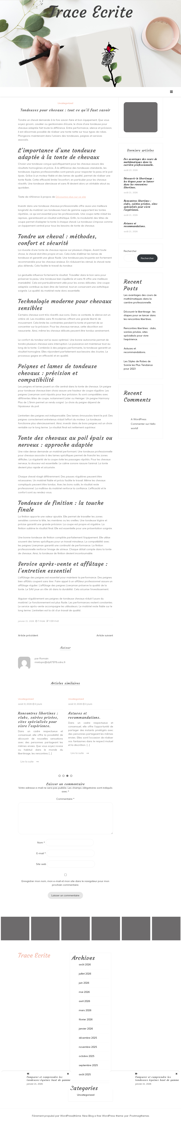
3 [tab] (67, 776)
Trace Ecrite (90, 12)
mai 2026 (84, 992)
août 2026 (85, 964)
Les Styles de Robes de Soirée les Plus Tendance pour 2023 (138, 365)
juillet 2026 (85, 973)
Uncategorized (65, 103)
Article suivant (105, 635)
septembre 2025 (88, 1065)
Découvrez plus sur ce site (71, 196)
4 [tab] (71, 776)
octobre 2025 (86, 1056)
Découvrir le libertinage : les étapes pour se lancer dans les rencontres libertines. (139, 183)
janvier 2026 (86, 1028)
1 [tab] (60, 776)
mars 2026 (85, 1010)
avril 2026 (84, 1001)
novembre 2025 (88, 1046)
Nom (41, 842)
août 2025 (85, 1074)
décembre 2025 (88, 1037)
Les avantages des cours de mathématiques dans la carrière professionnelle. (140, 162)
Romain (43, 658)
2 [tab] (63, 776)
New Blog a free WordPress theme (102, 1115)
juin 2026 (84, 982)
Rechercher (130, 251)
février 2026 (85, 1019)
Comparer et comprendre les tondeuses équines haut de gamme (49, 1078)
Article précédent (28, 635)
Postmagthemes (139, 1115)
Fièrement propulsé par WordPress (52, 1115)
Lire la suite (27, 761)
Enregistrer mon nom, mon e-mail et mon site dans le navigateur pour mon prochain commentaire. (65, 883)
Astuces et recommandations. (84, 715)
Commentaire (65, 798)
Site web (41, 864)
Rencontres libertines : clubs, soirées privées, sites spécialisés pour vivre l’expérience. (38, 719)
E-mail (41, 853)
